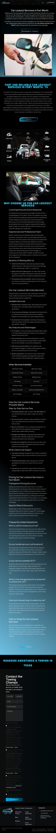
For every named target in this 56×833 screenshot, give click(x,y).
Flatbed (9, 161)
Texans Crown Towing (15, 23)
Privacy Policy (10, 747)
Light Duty (47, 150)
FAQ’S (33, 829)
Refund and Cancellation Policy (39, 830)
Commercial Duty (46, 160)
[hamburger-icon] (42, 3)
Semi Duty (9, 151)
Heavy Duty (9, 138)
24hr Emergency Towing (47, 138)
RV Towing (28, 137)
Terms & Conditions (41, 829)
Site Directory (51, 830)
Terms (16, 747)
